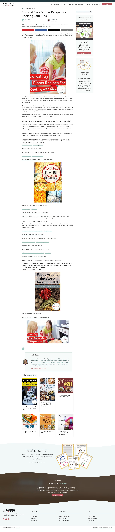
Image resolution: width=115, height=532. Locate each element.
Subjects (74, 4)
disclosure (43, 26)
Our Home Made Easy (37, 156)
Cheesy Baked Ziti (26, 156)
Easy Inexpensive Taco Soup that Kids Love (32, 238)
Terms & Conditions (103, 527)
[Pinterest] (28, 30)
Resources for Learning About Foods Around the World (35, 317)
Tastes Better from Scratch (43, 216)
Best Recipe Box (43, 205)
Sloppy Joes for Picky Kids (28, 148)
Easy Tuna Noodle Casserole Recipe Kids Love (33, 152)
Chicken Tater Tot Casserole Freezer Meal (32, 159)
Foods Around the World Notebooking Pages (33, 269)
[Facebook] (41, 30)
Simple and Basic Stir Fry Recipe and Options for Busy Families (37, 260)
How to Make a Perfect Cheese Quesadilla (32, 231)
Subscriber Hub (96, 4)
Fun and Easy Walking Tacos (29, 216)
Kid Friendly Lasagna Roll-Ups (29, 234)
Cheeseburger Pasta (27, 145)
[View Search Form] (111, 1)
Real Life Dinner (48, 231)
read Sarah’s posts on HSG (38, 368)
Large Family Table (48, 159)
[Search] (90, 12)
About (4, 1)
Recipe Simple (44, 212)
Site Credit (18, 527)
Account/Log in (105, 1)
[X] (54, 30)
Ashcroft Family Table (43, 249)
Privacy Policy (95, 527)
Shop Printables (107, 4)
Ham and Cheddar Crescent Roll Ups (31, 212)
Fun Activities (67, 4)
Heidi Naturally (58, 260)
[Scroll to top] (111, 528)
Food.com (38, 148)
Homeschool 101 (57, 4)
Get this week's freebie (84, 53)
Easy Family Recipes (38, 145)
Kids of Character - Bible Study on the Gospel (84, 46)
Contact (9, 1)
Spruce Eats (48, 253)
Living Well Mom (42, 256)
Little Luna (34, 209)
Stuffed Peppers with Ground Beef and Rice (33, 253)
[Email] (67, 30)
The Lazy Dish (38, 245)
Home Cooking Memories (42, 242)
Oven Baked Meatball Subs (28, 242)
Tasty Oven (40, 234)
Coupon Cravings (50, 152)
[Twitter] (8, 519)
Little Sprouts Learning (50, 238)
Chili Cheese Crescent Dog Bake (30, 205)
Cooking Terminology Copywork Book (31, 313)
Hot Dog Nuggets (26, 209)
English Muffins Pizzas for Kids (29, 249)
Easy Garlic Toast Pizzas (28, 245)
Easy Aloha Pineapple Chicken (29, 256)
